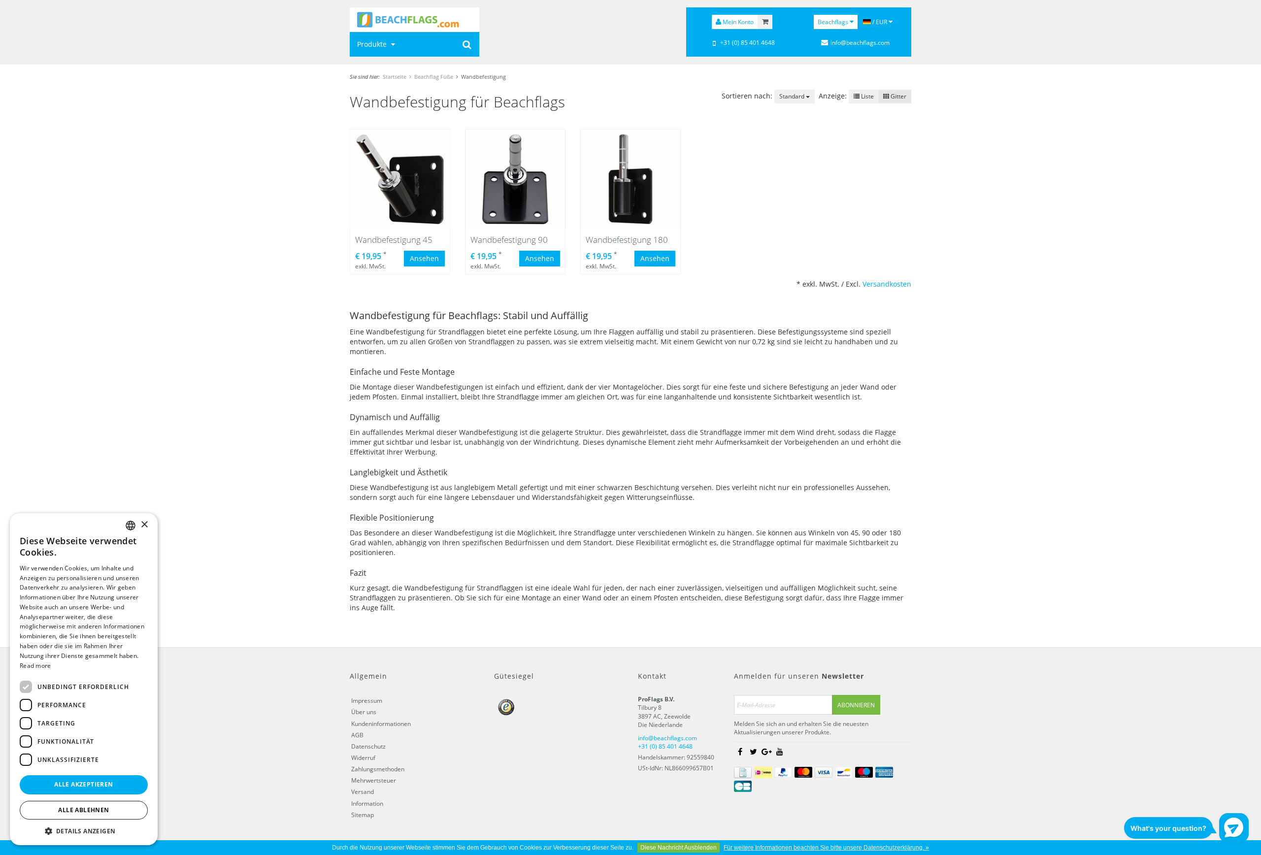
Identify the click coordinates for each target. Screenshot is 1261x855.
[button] (84, 830)
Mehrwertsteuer (373, 780)
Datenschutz (368, 746)
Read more (35, 665)
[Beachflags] (414, 19)
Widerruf (363, 758)
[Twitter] (753, 752)
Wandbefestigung (483, 76)
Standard (792, 96)
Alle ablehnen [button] (83, 810)
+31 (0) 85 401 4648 (747, 42)
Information (367, 803)
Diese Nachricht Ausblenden (678, 847)
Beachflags (834, 22)
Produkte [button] (373, 44)
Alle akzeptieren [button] (83, 784)
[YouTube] (780, 752)
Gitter (897, 96)
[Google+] (766, 752)
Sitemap (362, 815)
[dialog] (84, 679)
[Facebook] (740, 752)
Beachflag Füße (433, 76)
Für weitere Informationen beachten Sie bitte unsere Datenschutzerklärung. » (826, 847)
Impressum (366, 700)
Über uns (363, 712)
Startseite (394, 76)
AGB (357, 735)
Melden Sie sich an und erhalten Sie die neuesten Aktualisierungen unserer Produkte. (801, 728)
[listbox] (130, 525)
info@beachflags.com (860, 42)
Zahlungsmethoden (377, 769)
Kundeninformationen (381, 724)
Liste (867, 96)
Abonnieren (856, 705)
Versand (362, 792)
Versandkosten (887, 284)
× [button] (144, 524)
